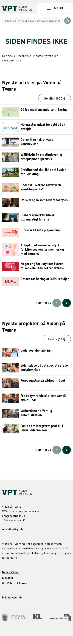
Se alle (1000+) (54, 98)
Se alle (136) (56, 339)
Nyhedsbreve (10, 572)
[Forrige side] (56, 303)
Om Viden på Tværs (14, 583)
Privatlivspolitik (12, 597)
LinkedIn (7, 577)
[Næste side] (66, 303)
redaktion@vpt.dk (12, 529)
